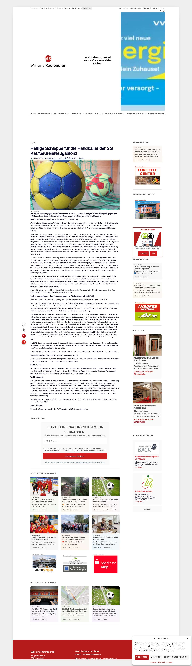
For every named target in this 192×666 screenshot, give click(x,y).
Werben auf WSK (156, 113)
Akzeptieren (142, 657)
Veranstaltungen (114, 113)
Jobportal (76, 113)
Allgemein (97, 509)
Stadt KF (146, 8)
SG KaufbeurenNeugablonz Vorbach (46, 158)
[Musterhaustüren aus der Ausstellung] (147, 345)
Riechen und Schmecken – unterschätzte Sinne (105, 538)
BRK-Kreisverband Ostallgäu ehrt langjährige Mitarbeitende (73, 538)
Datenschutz (161, 662)
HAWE (140, 8)
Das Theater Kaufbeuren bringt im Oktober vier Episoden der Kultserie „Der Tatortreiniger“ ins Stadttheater (147, 152)
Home (33, 113)
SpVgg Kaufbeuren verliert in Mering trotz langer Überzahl (104, 610)
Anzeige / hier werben (38, 554)
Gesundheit (97, 547)
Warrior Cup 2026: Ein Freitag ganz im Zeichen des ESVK (43, 500)
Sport (33, 143)
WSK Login (87, 8)
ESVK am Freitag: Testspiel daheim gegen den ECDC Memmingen (44, 539)
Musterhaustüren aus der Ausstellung (146, 359)
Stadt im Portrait (135, 113)
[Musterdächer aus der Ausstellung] (147, 392)
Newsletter (34, 8)
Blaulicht (66, 509)
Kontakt (42, 8)
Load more (147, 509)
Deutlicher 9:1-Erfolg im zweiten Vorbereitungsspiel (146, 268)
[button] (187, 638)
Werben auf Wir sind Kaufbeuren (58, 8)
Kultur (137, 159)
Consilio (152, 8)
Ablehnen (156, 657)
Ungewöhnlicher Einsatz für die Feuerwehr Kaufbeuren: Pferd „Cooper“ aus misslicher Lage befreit (74, 502)
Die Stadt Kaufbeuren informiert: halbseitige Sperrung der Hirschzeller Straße (74, 611)
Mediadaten (76, 8)
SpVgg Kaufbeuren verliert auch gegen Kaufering (105, 500)
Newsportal (44, 113)
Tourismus (138, 295)
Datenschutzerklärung (82, 462)
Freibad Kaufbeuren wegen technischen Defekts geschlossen (147, 286)
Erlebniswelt (61, 113)
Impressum (153, 662)
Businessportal (93, 113)
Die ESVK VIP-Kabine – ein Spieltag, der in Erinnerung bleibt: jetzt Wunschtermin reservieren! (44, 611)
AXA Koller (133, 8)
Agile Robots (160, 8)
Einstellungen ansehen (176, 657)
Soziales (75, 547)
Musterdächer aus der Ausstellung (145, 406)
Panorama (76, 619)
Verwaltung (147, 295)
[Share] (24, 342)
